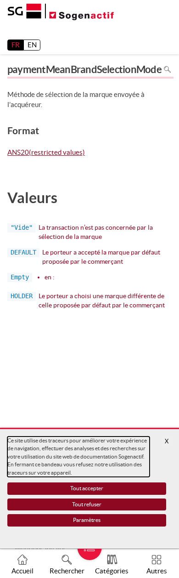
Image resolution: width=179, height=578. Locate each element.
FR (15, 45)
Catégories (112, 570)
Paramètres (87, 520)
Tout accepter (86, 488)
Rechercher (67, 570)
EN (32, 45)
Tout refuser (86, 504)
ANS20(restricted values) (46, 153)
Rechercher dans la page (168, 69)
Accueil (22, 570)
